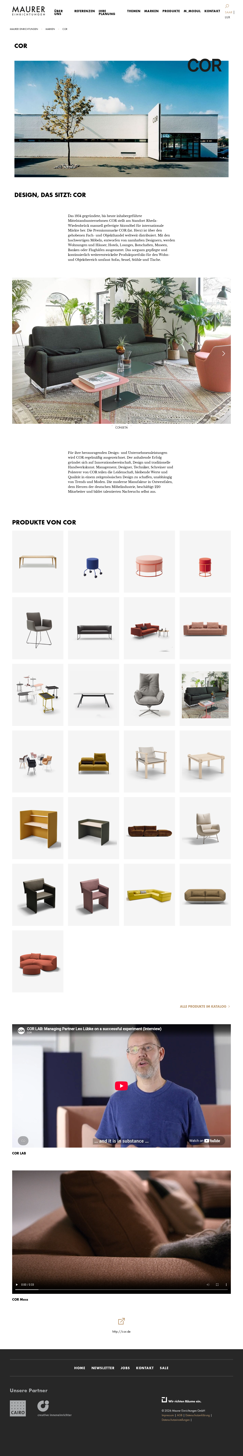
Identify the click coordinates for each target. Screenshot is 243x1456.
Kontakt (212, 11)
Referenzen (84, 11)
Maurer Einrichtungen (24, 29)
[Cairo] (18, 1408)
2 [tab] (116, 426)
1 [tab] (112, 426)
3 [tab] (120, 426)
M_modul (192, 11)
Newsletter (103, 1368)
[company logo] (28, 10)
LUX (227, 17)
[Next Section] (223, 353)
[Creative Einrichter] (54, 1408)
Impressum (168, 1415)
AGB (179, 1415)
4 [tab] (123, 426)
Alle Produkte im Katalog (203, 1006)
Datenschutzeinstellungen (176, 1420)
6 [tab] (131, 426)
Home (79, 1368)
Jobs (125, 1368)
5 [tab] (127, 426)
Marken (151, 11)
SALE (164, 1368)
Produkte (171, 11)
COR (64, 29)
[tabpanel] (121, 353)
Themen (134, 11)
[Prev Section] (19, 353)
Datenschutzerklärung (197, 1415)
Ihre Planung (107, 12)
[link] (228, 6)
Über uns (58, 12)
